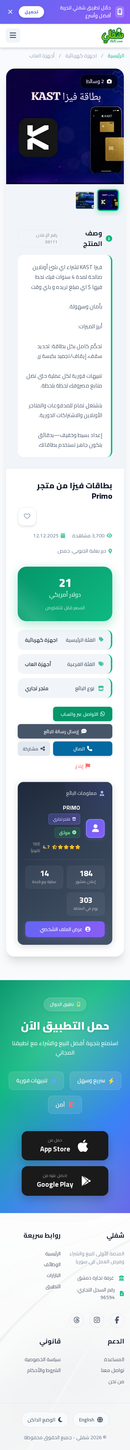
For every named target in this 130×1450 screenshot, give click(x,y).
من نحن (116, 1381)
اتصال (79, 748)
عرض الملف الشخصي (61, 929)
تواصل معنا (112, 1370)
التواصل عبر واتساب (79, 714)
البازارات (54, 1275)
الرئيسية (116, 55)
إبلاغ (79, 766)
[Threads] (76, 1320)
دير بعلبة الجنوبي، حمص (81, 551)
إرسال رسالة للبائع (61, 731)
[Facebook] (117, 1320)
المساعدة (114, 1359)
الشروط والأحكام (44, 1370)
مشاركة (30, 748)
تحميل (31, 12)
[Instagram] (97, 1320)
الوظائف (52, 1264)
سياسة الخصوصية (43, 1359)
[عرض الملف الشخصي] (95, 828)
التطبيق (53, 1286)
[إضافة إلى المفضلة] (27, 516)
